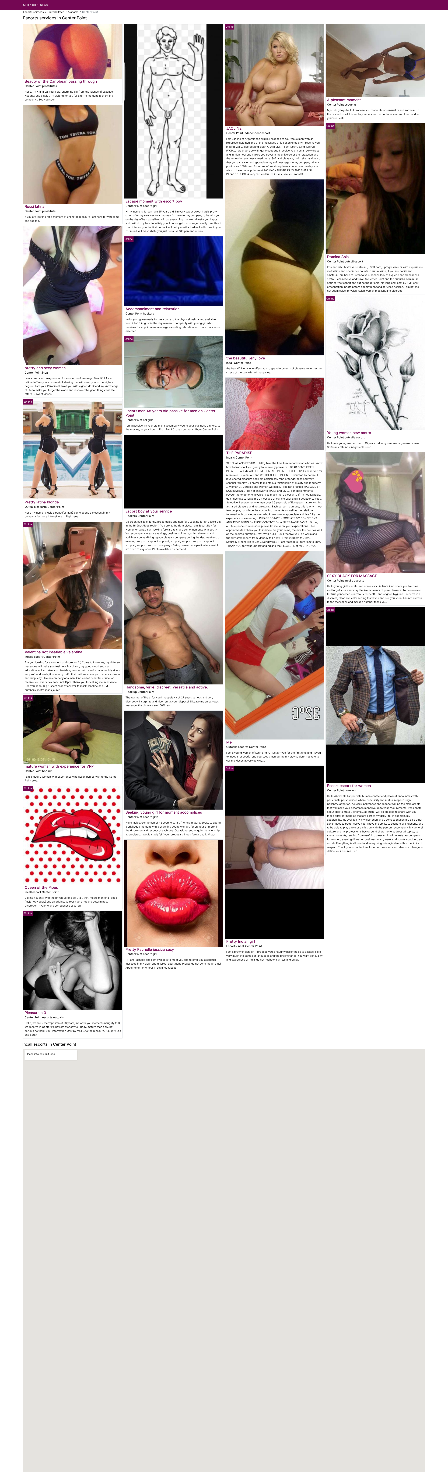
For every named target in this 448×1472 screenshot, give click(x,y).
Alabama (73, 12)
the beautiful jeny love (245, 358)
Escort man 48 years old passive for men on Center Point (170, 413)
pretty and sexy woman (45, 368)
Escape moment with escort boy (153, 201)
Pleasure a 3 (35, 1013)
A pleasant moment (344, 100)
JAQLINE (234, 128)
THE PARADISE (239, 453)
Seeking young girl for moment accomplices (163, 812)
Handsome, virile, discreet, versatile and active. (166, 687)
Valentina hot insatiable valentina (53, 652)
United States (55, 12)
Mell (229, 742)
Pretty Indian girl (240, 941)
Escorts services (33, 12)
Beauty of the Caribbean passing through (61, 81)
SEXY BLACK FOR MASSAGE (352, 576)
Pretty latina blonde (42, 502)
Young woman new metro (349, 433)
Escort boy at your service (148, 511)
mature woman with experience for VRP (59, 766)
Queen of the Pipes (41, 887)
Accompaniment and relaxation (152, 309)
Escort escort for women (349, 786)
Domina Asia (338, 257)
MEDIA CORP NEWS (35, 5)
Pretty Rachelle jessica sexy (149, 949)
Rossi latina (34, 206)
